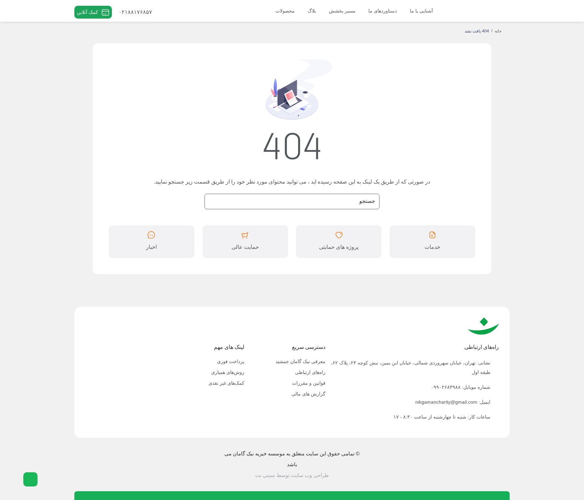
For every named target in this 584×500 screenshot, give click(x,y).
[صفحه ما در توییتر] (118, 464)
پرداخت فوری (230, 361)
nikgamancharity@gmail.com (446, 402)
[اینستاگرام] (85, 464)
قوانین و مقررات (308, 383)
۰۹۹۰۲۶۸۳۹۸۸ (446, 387)
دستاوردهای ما (382, 10)
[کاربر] (159, 12)
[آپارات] (96, 464)
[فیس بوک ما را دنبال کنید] (130, 464)
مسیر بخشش (342, 10)
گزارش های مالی (308, 394)
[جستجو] (176, 11)
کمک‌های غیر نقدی (226, 383)
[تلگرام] (107, 464)
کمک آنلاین (87, 12)
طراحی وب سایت (310, 475)
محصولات (285, 10)
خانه (498, 31)
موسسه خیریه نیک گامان (482, 8)
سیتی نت (265, 475)
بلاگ (312, 10)
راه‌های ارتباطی (310, 372)
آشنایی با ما (421, 10)
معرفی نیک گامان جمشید (300, 361)
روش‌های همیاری (227, 372)
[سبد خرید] (169, 12)
